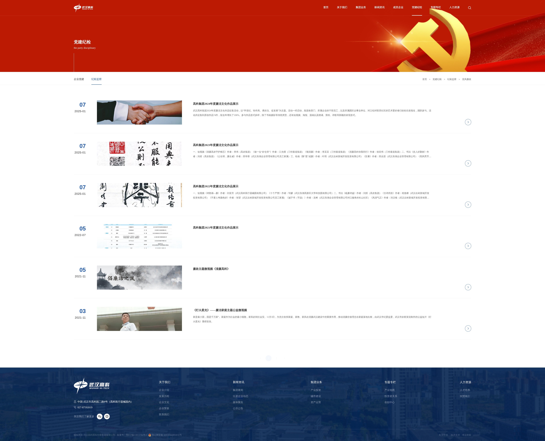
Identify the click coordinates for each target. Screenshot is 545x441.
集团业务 (361, 7)
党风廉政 (466, 79)
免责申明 (443, 435)
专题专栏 (436, 7)
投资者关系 (390, 396)
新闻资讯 (379, 7)
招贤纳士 (465, 396)
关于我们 (342, 7)
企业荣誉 (164, 408)
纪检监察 (96, 79)
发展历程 (164, 396)
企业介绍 (164, 390)
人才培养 (465, 390)
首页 (325, 7)
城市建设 (316, 396)
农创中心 (389, 402)
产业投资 (316, 390)
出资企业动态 (240, 396)
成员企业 (398, 7)
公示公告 (238, 408)
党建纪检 (417, 7)
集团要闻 (238, 390)
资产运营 (316, 402)
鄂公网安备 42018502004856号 (167, 435)
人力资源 (454, 7)
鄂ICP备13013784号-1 (136, 435)
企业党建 (79, 79)
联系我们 (164, 414)
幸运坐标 (466, 435)
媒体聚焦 (238, 402)
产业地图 (389, 390)
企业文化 (164, 402)
